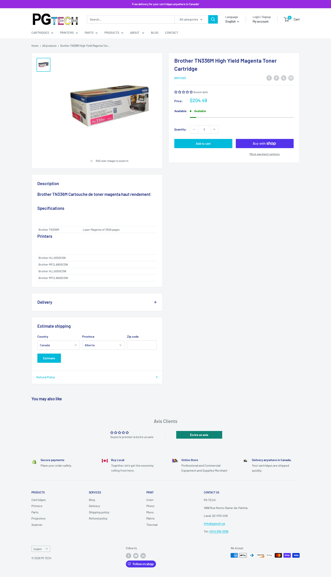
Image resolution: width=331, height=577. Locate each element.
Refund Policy (45, 377)
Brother (180, 78)
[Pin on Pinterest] (276, 78)
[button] (183, 92)
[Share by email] (291, 78)
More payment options (265, 154)
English (38, 549)
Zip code (133, 336)
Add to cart (203, 143)
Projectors (38, 518)
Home (35, 45)
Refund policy (98, 518)
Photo (150, 506)
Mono (150, 512)
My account (261, 21)
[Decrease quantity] (194, 129)
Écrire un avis (199, 435)
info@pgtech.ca (214, 523)
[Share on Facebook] (269, 78)
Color (150, 499)
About (135, 32)
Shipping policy (99, 512)
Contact (171, 32)
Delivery (94, 506)
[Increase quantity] (214, 129)
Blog (154, 32)
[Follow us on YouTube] (135, 555)
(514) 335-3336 (219, 531)
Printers (67, 32)
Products (111, 32)
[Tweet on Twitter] (283, 78)
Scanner (37, 524)
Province (88, 336)
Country (42, 336)
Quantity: (180, 129)
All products (49, 45)
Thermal (151, 524)
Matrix (150, 518)
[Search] (213, 19)
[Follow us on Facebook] (128, 555)
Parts (89, 32)
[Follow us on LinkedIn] (143, 555)
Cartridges (40, 32)
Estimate (49, 358)
